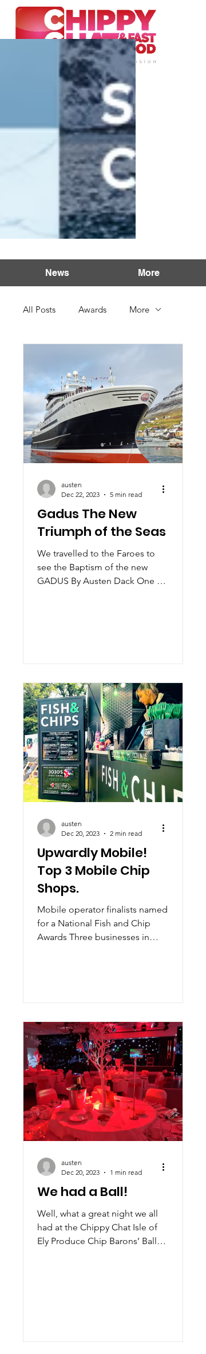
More (139, 309)
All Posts (39, 309)
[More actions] (167, 489)
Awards (92, 309)
